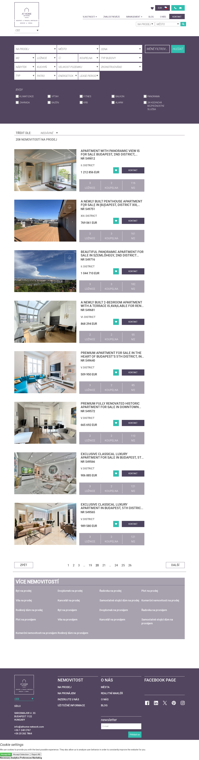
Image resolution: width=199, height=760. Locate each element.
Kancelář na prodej (69, 600)
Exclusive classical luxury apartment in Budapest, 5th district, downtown (112, 508)
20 (97, 565)
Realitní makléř (112, 693)
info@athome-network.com (29, 726)
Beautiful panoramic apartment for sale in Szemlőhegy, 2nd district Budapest (112, 255)
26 (130, 565)
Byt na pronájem (67, 610)
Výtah (55, 96)
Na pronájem (66, 693)
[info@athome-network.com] (180, 8)
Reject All (36, 754)
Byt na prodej (23, 590)
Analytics (15, 758)
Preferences (26, 758)
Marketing (37, 758)
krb (85, 102)
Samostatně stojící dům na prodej (119, 600)
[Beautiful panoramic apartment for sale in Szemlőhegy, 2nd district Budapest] (45, 271)
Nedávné (47, 133)
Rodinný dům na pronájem (73, 632)
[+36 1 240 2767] (175, 8)
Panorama (153, 96)
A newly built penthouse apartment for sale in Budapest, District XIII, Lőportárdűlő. (111, 205)
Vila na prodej (24, 600)
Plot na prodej (149, 590)
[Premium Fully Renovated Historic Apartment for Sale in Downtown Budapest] (45, 423)
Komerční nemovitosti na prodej (160, 600)
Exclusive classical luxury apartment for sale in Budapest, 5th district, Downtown (112, 457)
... (84, 565)
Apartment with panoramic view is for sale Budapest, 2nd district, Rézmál (110, 154)
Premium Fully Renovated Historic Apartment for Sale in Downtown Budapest (110, 407)
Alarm (119, 102)
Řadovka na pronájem (154, 610)
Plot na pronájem (26, 619)
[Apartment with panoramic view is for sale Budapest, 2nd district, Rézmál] (45, 170)
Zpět (23, 565)
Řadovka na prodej (110, 590)
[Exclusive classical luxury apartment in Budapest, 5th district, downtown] (45, 524)
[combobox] (26, 30)
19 (90, 565)
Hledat (178, 49)
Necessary (5, 758)
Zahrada (25, 102)
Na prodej (64, 687)
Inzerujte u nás (68, 699)
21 (104, 565)
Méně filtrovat (158, 49)
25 (123, 565)
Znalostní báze (111, 17)
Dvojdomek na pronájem (114, 610)
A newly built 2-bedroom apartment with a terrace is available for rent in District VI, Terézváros (112, 306)
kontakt (177, 17)
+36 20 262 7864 (23, 733)
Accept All (5, 754)
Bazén (55, 102)
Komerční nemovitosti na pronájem (36, 632)
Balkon (120, 96)
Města (105, 687)
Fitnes (87, 96)
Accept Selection (21, 754)
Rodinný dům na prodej (29, 610)
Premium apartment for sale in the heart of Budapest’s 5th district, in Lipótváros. (111, 356)
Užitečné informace (71, 705)
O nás (163, 17)
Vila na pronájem (67, 619)
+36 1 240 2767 (22, 730)
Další (175, 565)
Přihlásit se (135, 734)
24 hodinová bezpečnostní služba (155, 106)
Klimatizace (27, 96)
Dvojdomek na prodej (70, 590)
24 (116, 565)
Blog (151, 17)
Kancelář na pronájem (112, 619)
